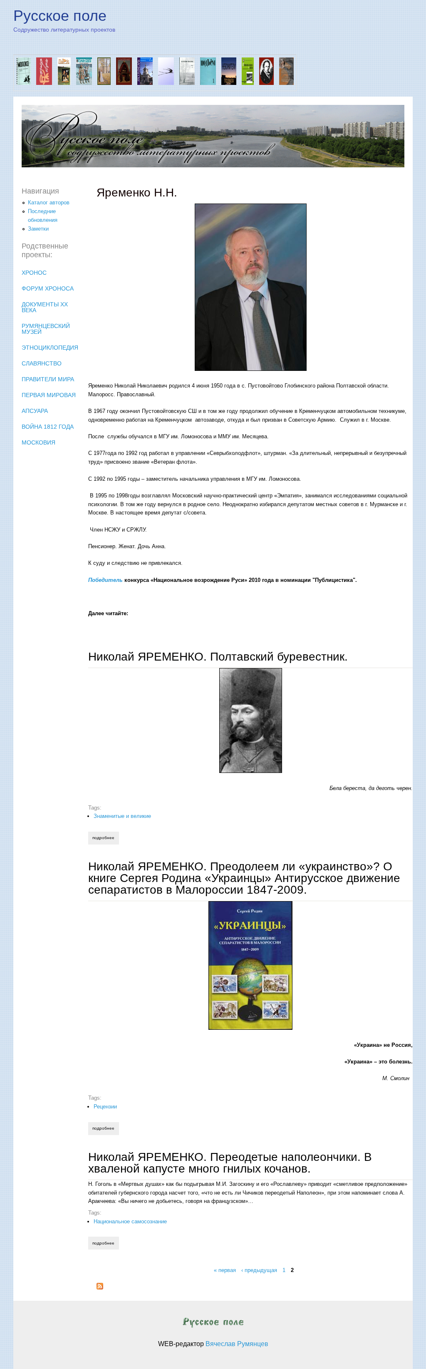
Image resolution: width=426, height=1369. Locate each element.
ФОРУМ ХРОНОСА (48, 288)
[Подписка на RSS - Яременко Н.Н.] (99, 1287)
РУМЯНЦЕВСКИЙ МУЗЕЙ (46, 329)
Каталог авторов (48, 202)
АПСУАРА (35, 410)
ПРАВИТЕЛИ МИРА (48, 379)
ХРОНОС (34, 272)
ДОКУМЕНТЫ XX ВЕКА (45, 307)
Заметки (38, 229)
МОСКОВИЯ (38, 442)
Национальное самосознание (130, 1221)
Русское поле (59, 15)
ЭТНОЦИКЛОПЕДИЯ (50, 347)
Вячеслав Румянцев (237, 1343)
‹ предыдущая (259, 1270)
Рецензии (105, 1106)
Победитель (105, 580)
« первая (225, 1270)
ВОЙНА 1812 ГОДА (48, 426)
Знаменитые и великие (122, 816)
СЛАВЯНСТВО (42, 363)
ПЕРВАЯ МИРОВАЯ (49, 395)
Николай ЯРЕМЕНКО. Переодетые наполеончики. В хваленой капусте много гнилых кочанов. (230, 1162)
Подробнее (105, 837)
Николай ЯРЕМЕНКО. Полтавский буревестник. (218, 656)
